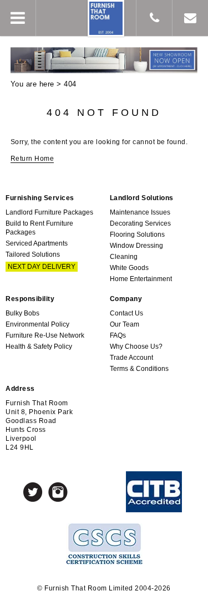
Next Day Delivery (41, 267)
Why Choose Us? (136, 346)
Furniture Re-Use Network (45, 335)
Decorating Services (140, 223)
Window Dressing (136, 245)
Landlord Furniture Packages (49, 212)
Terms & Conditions (139, 369)
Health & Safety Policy (39, 346)
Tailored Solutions (33, 254)
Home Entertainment (141, 279)
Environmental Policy (37, 324)
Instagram (58, 492)
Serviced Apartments (37, 243)
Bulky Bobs (22, 313)
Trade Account (131, 357)
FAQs (118, 335)
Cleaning (124, 257)
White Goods (129, 268)
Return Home (32, 158)
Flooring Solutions (137, 234)
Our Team (124, 324)
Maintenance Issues (140, 212)
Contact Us (126, 313)
